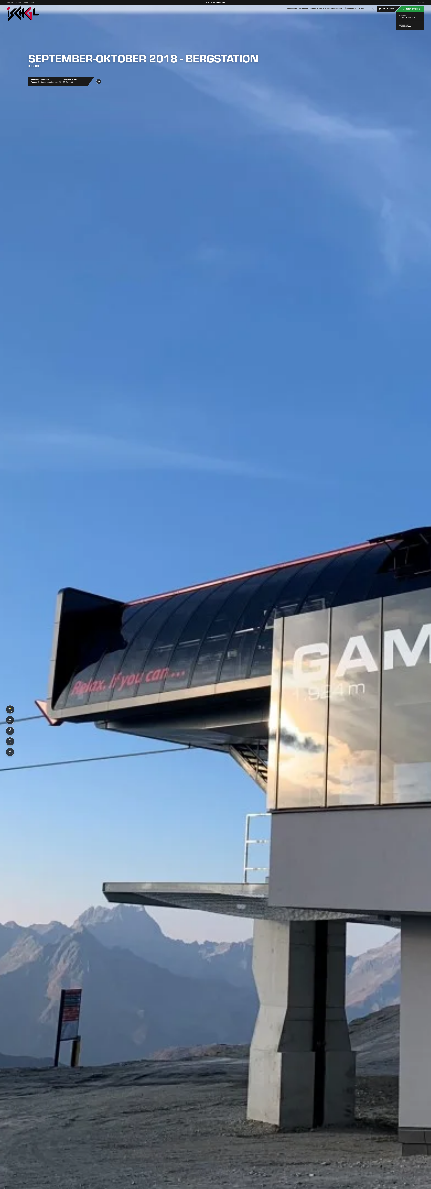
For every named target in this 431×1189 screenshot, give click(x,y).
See (32, 2)
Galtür (10, 2)
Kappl (26, 2)
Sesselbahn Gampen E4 (51, 82)
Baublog (420, 2)
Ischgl (18, 2)
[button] (373, 9)
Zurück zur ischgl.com (215, 2)
